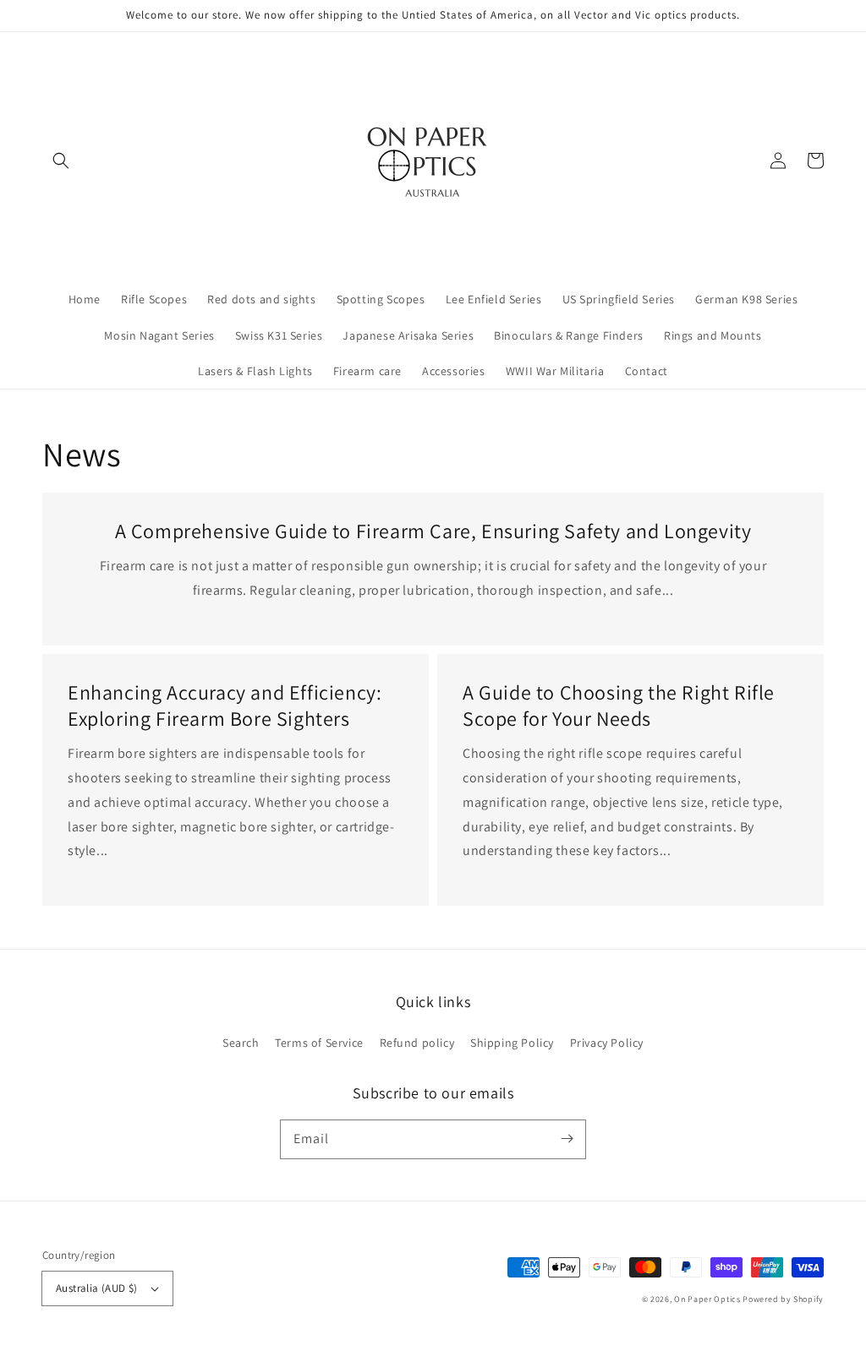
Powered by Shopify (783, 1299)
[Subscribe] (566, 1139)
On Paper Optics (707, 1299)
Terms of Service (319, 1042)
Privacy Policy (607, 1042)
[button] (60, 160)
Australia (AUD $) (97, 1288)
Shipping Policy (512, 1042)
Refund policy (417, 1042)
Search (241, 1042)
